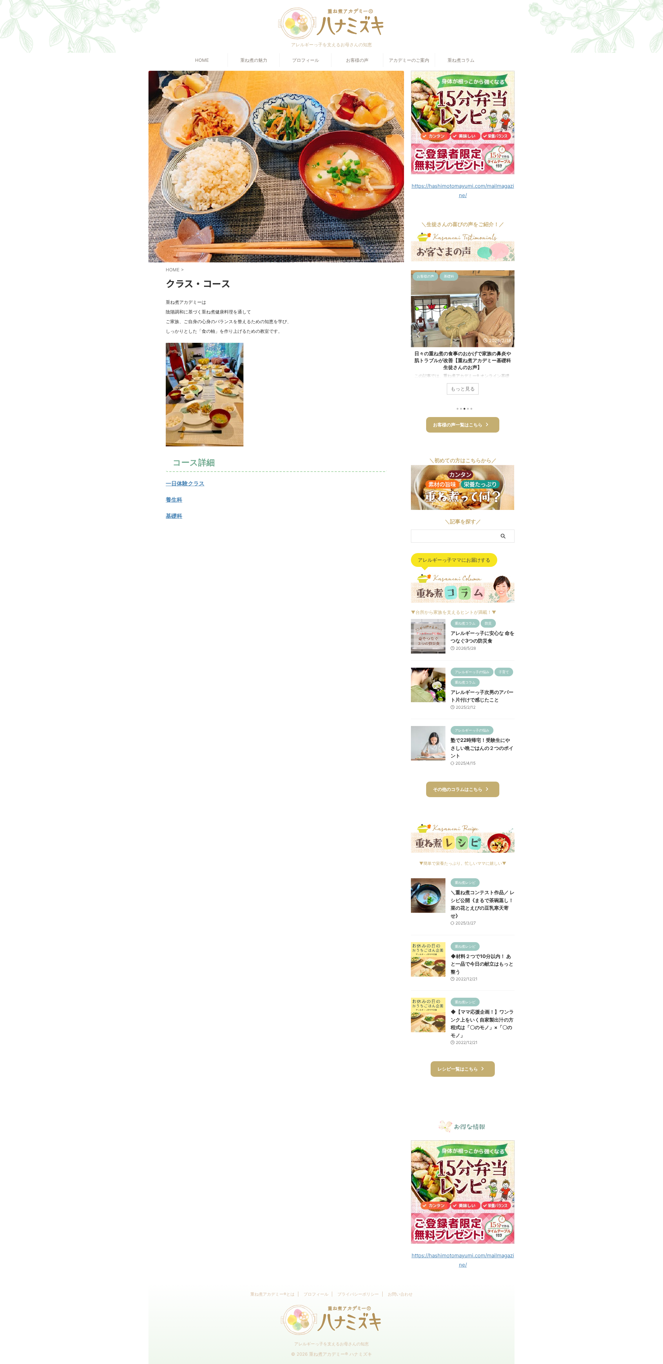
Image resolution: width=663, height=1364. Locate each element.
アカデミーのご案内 (409, 60)
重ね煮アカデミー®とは (272, 1294)
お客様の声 (357, 60)
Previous (417, 334)
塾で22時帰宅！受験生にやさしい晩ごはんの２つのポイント (482, 747)
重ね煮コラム (461, 60)
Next (508, 334)
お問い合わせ (400, 1294)
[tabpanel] (463, 336)
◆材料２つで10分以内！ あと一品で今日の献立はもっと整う (482, 964)
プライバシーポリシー (358, 1294)
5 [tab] (471, 408)
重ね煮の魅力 (253, 60)
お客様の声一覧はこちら (457, 424)
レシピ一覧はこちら (458, 1069)
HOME (202, 60)
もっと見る (463, 388)
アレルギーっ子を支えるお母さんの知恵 (331, 1343)
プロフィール (305, 60)
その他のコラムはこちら (457, 789)
